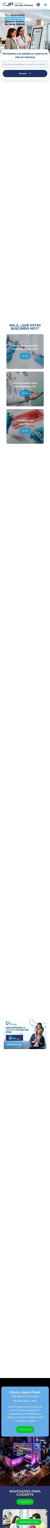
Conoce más (25, 1429)
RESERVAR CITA (29, 1522)
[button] (3, 24)
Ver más (25, 393)
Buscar (22, 73)
